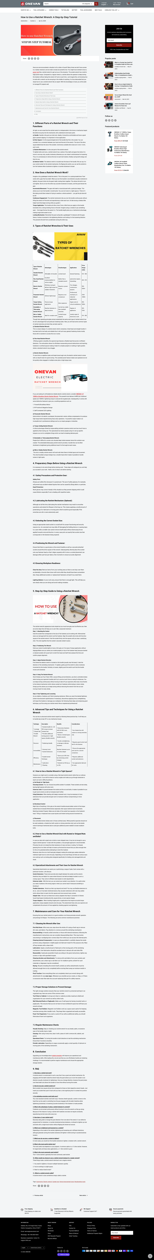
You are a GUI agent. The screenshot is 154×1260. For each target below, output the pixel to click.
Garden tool (55, 1181)
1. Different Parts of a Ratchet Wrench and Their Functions (48, 89)
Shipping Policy (91, 1228)
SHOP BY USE (25, 10)
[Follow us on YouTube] (112, 120)
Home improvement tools (67, 1181)
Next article (83, 1195)
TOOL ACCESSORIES (86, 10)
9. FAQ (36, 114)
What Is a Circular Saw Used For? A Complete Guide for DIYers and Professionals (123, 63)
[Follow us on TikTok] (115, 120)
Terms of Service (92, 1231)
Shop (49, 1233)
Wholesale (51, 1231)
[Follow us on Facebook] (106, 120)
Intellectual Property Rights (94, 1233)
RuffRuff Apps (81, 117)
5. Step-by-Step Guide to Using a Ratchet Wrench (46, 102)
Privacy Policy (91, 1225)
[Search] (96, 4)
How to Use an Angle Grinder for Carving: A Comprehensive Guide (123, 85)
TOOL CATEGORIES (38, 10)
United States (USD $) (36, 1247)
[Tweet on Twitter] (35, 58)
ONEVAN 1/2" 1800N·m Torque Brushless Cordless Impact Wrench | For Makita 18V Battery (122, 135)
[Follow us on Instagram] (109, 120)
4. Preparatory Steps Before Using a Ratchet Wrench (47, 99)
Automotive (24, 21)
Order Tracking (73, 1236)
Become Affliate (52, 1238)
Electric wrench (47, 1181)
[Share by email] (38, 58)
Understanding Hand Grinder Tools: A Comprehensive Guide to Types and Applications (123, 74)
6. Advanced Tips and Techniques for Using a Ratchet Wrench (49, 105)
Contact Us (72, 1228)
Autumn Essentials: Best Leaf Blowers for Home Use (122, 104)
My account (116, 4)
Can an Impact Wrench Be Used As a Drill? (123, 96)
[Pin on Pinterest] (32, 58)
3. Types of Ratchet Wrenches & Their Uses (44, 96)
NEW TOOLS (98, 10)
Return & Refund (73, 1233)
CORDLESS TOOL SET (111, 10)
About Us (50, 1228)
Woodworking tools (79, 1181)
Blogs (49, 1225)
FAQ (70, 1225)
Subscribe (119, 45)
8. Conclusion (37, 111)
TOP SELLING (65, 10)
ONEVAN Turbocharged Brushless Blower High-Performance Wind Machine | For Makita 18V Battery (122, 149)
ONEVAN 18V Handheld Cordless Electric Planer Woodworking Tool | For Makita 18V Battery (122, 164)
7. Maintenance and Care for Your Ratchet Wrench (46, 108)
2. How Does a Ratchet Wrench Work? (43, 93)
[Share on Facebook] (29, 58)
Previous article (38, 1195)
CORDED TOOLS (53, 10)
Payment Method (74, 1231)
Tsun (86, 117)
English (23, 1247)
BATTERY (74, 10)
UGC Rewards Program (54, 1236)
